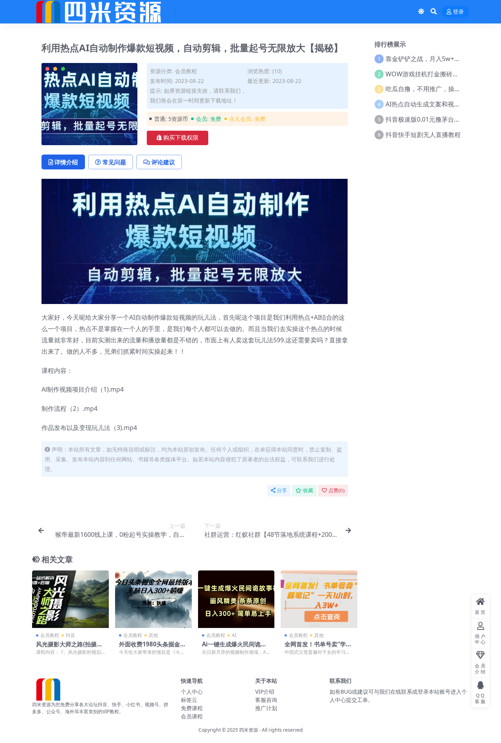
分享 (282, 490)
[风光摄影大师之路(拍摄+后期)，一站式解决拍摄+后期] (70, 599)
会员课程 (192, 716)
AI (234, 635)
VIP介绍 (264, 691)
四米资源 (248, 730)
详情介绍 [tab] (66, 162)
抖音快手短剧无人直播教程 (423, 134)
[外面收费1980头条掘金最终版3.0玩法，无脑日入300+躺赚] (153, 599)
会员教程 (186, 71)
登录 (458, 12)
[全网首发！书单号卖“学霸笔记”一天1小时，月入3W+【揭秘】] (319, 599)
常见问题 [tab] (114, 162)
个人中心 (192, 691)
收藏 (308, 490)
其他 (153, 635)
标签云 (189, 699)
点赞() (336, 490)
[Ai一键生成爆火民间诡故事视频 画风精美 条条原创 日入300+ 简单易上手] (236, 599)
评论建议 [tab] (163, 162)
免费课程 (192, 708)
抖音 (70, 635)
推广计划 (266, 708)
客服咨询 (266, 699)
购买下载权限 (180, 138)
